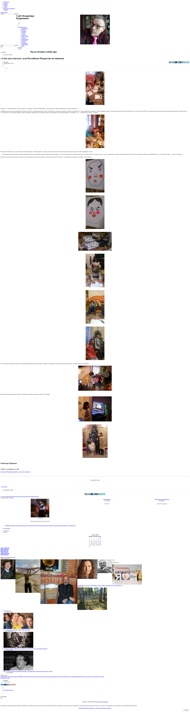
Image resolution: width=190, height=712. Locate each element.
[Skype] (186, 62)
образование (24, 43)
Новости (6, 4)
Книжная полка (22, 27)
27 (95, 544)
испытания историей (50, 676)
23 (100, 543)
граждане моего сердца (24, 496)
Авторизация (4, 12)
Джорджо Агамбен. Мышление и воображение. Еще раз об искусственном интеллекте (26, 648)
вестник (23, 38)
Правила (6, 9)
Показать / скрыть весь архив (8, 557)
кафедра (23, 42)
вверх (186, 710)
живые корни (24, 36)
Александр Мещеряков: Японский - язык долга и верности (15, 471)
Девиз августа (7, 610)
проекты (23, 32)
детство (23, 33)
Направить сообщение (9, 8)
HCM (19, 48)
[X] (176, 62)
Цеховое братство (34, 496)
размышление (24, 39)
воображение (24, 28)
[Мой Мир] (174, 62)
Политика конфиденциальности (87, 708)
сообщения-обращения (77, 676)
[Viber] (182, 62)
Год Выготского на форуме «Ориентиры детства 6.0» (17, 629)
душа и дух (24, 35)
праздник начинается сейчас (10, 496)
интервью (23, 31)
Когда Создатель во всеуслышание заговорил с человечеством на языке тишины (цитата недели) (28, 671)
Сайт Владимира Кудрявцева (101, 701)
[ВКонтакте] (170, 62)
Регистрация (7, 528)
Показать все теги (5, 678)
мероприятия (24, 44)
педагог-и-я (59, 676)
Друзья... (6, 5)
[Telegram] (188, 62)
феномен (23, 29)
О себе (5, 7)
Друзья (20, 47)
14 (96, 541)
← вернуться (4, 486)
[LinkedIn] (178, 62)
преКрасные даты (66, 676)
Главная (6, 3)
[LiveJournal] (180, 62)
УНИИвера (21, 676)
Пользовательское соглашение (103, 708)
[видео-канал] (2, 48)
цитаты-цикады (88, 676)
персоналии (24, 40)
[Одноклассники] (172, 62)
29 (98, 544)
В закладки (6, 1)
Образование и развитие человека (9, 676)
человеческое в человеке (98, 676)
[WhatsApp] (184, 62)
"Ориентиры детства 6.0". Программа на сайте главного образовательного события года (99, 585)
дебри (22, 46)
